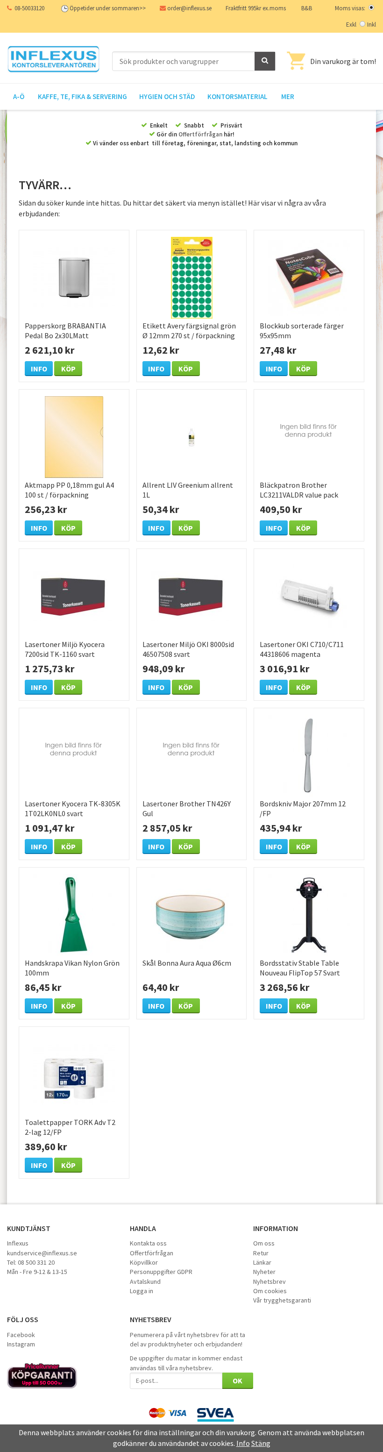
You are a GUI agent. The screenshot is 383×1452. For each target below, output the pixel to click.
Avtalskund (145, 1281)
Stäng (260, 1443)
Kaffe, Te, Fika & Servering (82, 96)
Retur (261, 1253)
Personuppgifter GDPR (161, 1271)
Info (39, 368)
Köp (68, 368)
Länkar (262, 1262)
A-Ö (18, 96)
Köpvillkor (144, 1262)
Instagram (21, 1344)
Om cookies (270, 1291)
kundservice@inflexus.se (42, 1253)
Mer (287, 96)
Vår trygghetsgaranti (282, 1300)
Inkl (371, 24)
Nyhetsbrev (269, 1281)
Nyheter (264, 1271)
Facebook (21, 1335)
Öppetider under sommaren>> (108, 8)
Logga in (141, 1291)
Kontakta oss (148, 1243)
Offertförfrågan (200, 134)
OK (237, 1380)
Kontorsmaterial (237, 96)
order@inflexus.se (189, 8)
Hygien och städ (167, 96)
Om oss (264, 1243)
